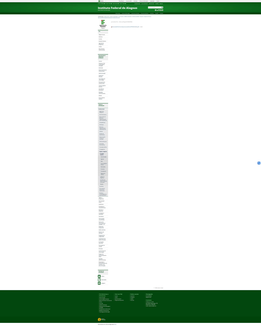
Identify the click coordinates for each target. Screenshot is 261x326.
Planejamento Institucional (104, 309)
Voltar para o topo (159, 287)
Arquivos (141, 16)
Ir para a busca (115, 3)
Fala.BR (156, 13)
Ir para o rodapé (122, 3)
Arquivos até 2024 (147, 16)
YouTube (157, 10)
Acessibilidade (137, 3)
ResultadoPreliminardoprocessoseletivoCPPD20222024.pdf (125, 26)
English (161, 3)
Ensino (100, 302)
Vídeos (102, 276)
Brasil (102, 1)
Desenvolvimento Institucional (105, 300)
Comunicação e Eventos (104, 299)
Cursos (116, 296)
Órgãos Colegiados (127, 16)
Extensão (101, 303)
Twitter (160, 10)
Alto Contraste (144, 3)
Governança (117, 13)
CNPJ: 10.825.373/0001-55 (151, 306)
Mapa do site (151, 3)
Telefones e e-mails (150, 301)
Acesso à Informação (126, 13)
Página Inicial (106, 16)
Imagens (103, 283)
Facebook (155, 10)
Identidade (103, 279)
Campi (116, 297)
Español (157, 3)
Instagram (159, 10)
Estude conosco (118, 298)
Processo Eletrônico (144, 13)
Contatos (161, 13)
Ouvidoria (152, 13)
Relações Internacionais (104, 310)
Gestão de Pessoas (103, 304)
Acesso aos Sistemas (135, 13)
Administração (102, 297)
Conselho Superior (135, 16)
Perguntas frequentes (119, 300)
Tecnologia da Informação (104, 311)
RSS (162, 10)
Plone (115, 324)
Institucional (120, 16)
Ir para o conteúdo (101, 3)
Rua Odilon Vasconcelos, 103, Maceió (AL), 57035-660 (152, 304)
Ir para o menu (109, 3)
